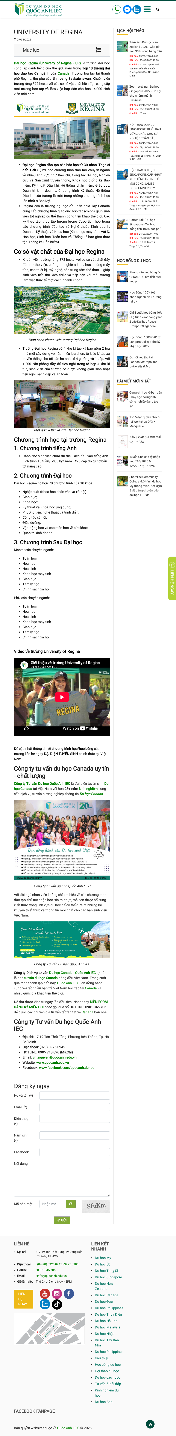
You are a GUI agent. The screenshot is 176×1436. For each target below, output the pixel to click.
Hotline (22, 1270)
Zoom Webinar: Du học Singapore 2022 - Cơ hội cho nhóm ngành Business (145, 93)
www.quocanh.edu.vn (52, 1062)
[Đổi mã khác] (71, 1204)
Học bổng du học (108, 1365)
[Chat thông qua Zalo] (136, 9)
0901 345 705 (46, 1270)
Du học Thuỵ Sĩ (106, 1271)
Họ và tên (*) (23, 1095)
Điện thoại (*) (21, 1121)
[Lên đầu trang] (150, 1425)
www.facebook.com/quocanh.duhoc (66, 1068)
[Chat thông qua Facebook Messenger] (127, 9)
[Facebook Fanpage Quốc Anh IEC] (69, 1294)
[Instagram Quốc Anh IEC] (57, 1294)
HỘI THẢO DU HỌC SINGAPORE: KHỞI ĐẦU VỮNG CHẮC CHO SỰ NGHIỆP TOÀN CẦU (145, 131)
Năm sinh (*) (21, 1138)
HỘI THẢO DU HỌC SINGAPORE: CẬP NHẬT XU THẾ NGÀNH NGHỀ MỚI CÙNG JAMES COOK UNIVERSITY (145, 179)
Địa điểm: (134, 64)
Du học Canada (61, 973)
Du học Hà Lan (106, 1321)
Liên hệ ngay (22, 1299)
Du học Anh (103, 1402)
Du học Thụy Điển (108, 1314)
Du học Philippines (109, 1308)
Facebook (21, 1152)
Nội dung (21, 1164)
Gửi (63, 1220)
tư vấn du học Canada (41, 978)
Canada (64, 73)
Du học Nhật (104, 1334)
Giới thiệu (102, 1358)
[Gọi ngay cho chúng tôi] (116, 9)
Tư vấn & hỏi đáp (108, 1384)
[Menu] (147, 9)
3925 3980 (71, 1264)
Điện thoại (23, 1264)
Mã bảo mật (23, 1204)
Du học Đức (104, 1302)
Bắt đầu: (133, 56)
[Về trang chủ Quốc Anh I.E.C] (43, 9)
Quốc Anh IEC (85, 973)
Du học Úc (102, 1264)
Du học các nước (107, 1377)
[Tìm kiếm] (157, 9)
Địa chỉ (21, 1251)
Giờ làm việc (25, 1281)
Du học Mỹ (103, 1258)
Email (20, 1275)
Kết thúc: (134, 60)
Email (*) (20, 1107)
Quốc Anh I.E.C (68, 1428)
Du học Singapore (108, 1277)
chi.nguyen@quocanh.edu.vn (55, 1057)
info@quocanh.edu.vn (52, 1275)
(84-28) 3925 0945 (49, 1264)
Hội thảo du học (107, 1371)
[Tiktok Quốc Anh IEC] (57, 1304)
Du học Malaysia (107, 1327)
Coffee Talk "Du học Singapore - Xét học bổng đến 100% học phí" (145, 224)
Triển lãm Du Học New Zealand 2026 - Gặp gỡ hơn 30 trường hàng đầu (145, 46)
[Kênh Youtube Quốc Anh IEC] (45, 1294)
